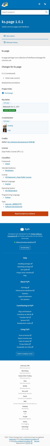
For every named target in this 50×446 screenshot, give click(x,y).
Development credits (24, 323)
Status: (25, 242)
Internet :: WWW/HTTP (13, 204)
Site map (36, 441)
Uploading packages (24, 267)
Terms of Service (24, 335)
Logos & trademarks (25, 296)
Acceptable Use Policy (24, 347)
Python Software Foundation (28, 439)
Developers (9, 170)
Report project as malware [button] (25, 213)
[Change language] (45, 4)
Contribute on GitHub (24, 314)
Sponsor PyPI (25, 320)
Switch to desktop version (25, 354)
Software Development (13, 206)
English (8, 184)
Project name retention (24, 273)
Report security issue (25, 338)
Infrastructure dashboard (24, 290)
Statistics (25, 293)
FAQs (25, 275)
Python (7, 197)
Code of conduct (24, 341)
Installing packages (24, 264)
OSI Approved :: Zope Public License (18, 177)
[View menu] (39, 4)
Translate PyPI (24, 317)
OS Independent (11, 190)
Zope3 (7, 163)
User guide (24, 269)
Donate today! (25, 248)
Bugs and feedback (25, 311)
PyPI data (6, 103)
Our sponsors (25, 299)
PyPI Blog (24, 287)
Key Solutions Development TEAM (20, 142)
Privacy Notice (24, 344)
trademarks (12, 439)
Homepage (9, 93)
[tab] (25, 36)
